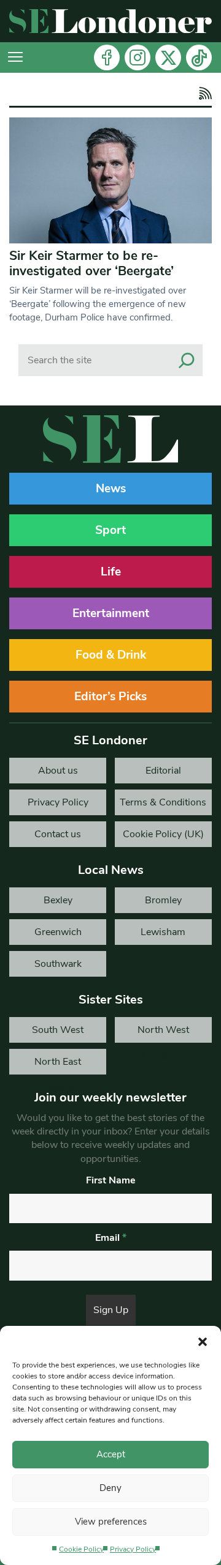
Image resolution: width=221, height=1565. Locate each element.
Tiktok (199, 57)
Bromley (163, 900)
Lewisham (163, 932)
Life (111, 572)
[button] (202, 1341)
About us (58, 770)
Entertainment (110, 613)
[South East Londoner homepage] (110, 21)
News (111, 489)
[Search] (187, 360)
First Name (111, 1180)
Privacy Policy (133, 1549)
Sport (110, 530)
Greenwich (58, 932)
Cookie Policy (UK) (163, 834)
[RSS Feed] (203, 94)
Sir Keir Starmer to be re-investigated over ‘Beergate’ (91, 263)
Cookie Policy (81, 1549)
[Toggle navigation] (15, 57)
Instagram (137, 57)
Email (110, 1238)
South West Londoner (57, 1033)
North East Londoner (57, 1065)
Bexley (58, 900)
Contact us (57, 834)
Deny (110, 1488)
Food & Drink (111, 655)
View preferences (111, 1521)
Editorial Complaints (163, 773)
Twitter (168, 57)
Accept (110, 1454)
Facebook (107, 57)
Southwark (58, 964)
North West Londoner (163, 1033)
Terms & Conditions (163, 802)
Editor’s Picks (110, 697)
